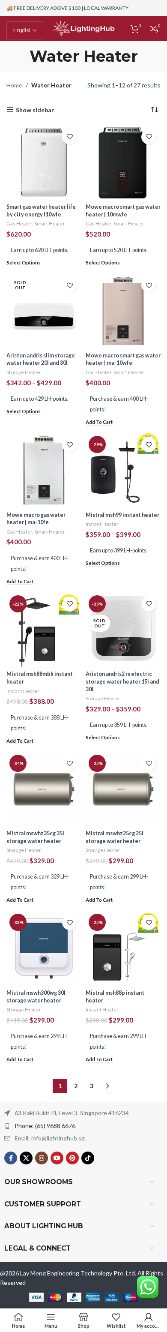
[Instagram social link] (41, 1158)
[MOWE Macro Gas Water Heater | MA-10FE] (43, 470)
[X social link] (26, 1158)
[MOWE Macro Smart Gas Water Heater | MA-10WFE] (123, 310)
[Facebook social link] (10, 1158)
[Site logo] (83, 27)
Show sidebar (35, 109)
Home (14, 85)
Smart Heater (49, 223)
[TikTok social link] (87, 1158)
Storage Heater (23, 372)
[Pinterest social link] (72, 1158)
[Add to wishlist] (69, 136)
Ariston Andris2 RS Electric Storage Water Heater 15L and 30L (122, 681)
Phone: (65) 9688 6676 (45, 1125)
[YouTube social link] (57, 1158)
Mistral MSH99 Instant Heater (122, 515)
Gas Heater (19, 223)
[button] (99, 422)
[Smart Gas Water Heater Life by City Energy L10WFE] (43, 162)
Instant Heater (102, 524)
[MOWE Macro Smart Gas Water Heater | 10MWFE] (123, 162)
